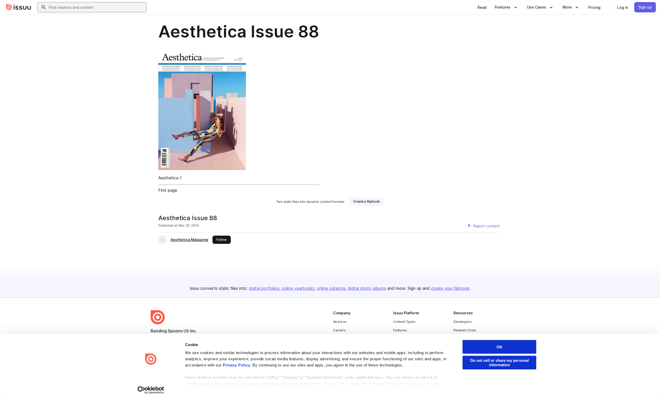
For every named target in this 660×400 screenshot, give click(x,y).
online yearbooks (298, 288)
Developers (462, 322)
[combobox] (96, 7)
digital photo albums (367, 288)
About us (339, 322)
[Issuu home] (18, 7)
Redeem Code (464, 330)
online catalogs (331, 288)
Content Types (404, 322)
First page (167, 190)
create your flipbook (450, 288)
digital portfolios (264, 288)
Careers (339, 330)
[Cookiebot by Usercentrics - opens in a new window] (151, 390)
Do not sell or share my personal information (499, 362)
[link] (482, 7)
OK (499, 347)
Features (400, 330)
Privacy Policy (236, 365)
